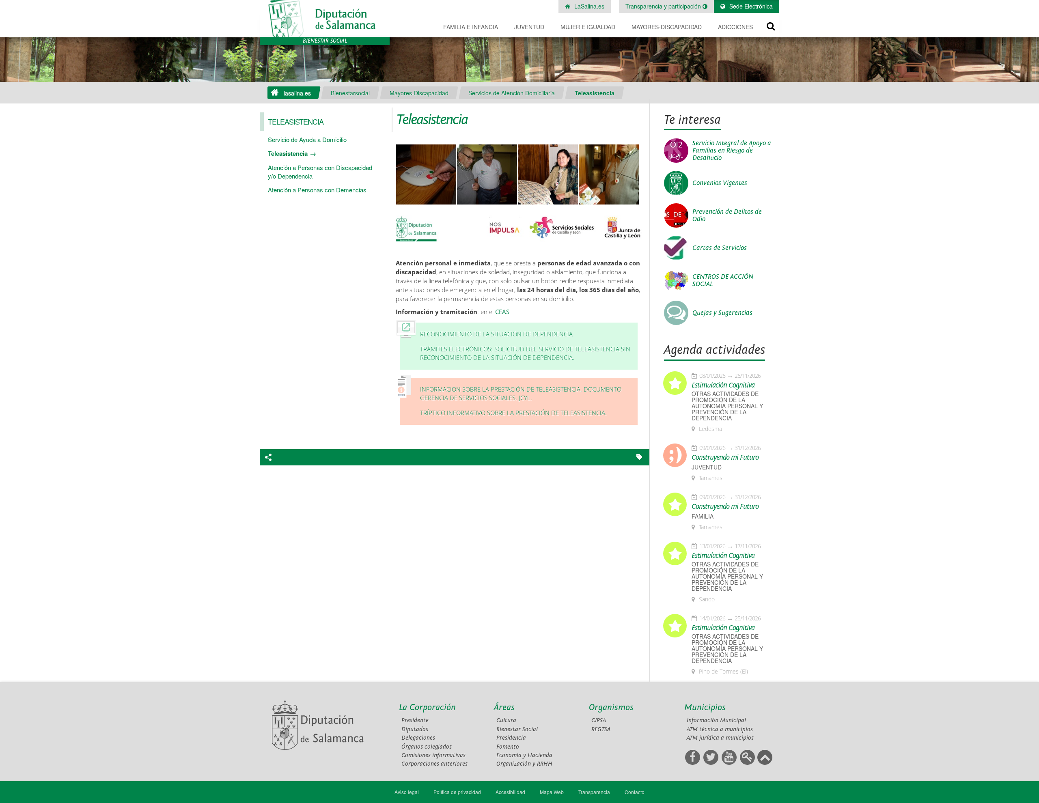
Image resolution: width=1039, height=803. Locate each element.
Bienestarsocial (350, 93)
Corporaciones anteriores (434, 763)
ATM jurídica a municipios (720, 737)
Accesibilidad (510, 791)
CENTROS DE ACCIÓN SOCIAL (722, 280)
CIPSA (598, 720)
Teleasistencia (594, 93)
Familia (703, 516)
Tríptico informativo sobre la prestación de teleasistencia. (513, 413)
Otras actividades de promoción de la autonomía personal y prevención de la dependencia (727, 406)
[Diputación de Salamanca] (325, 18)
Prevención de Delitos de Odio (727, 215)
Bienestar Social (517, 729)
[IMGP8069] (487, 174)
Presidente (415, 720)
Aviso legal (406, 791)
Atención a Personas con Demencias (317, 189)
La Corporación (427, 707)
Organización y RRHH (524, 763)
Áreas (504, 707)
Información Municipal (716, 720)
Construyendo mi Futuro (725, 458)
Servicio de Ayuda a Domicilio (307, 139)
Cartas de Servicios (719, 248)
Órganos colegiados (426, 746)
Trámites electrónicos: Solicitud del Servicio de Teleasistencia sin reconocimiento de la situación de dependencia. (525, 353)
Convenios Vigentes (719, 183)
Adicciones (735, 27)
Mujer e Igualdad (587, 27)
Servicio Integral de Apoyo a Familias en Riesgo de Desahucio (731, 150)
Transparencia (594, 791)
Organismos (611, 707)
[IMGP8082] (426, 174)
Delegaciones (418, 737)
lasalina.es (297, 93)
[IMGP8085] (609, 174)
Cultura (506, 720)
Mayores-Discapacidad (667, 27)
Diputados (414, 729)
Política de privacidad (457, 791)
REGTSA (600, 729)
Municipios (705, 707)
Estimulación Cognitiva (723, 385)
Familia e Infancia (470, 27)
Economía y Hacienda (524, 755)
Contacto (635, 791)
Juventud (529, 27)
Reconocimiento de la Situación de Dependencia (496, 334)
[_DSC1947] (548, 174)
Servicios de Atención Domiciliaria (511, 93)
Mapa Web (552, 791)
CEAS (502, 312)
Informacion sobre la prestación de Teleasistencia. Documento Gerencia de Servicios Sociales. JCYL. (520, 394)
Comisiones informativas (433, 755)
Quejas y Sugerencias (722, 312)
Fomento (507, 746)
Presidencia (511, 737)
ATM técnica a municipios (720, 729)
